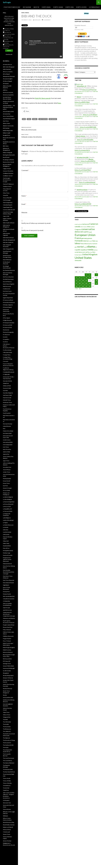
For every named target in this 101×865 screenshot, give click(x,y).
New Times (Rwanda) (8, 580)
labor (96, 241)
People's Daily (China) (8, 625)
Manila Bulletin (7, 546)
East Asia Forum (7, 291)
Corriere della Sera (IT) (9, 209)
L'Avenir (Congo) (7, 488)
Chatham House (7, 186)
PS (75, 250)
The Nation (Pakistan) (8, 763)
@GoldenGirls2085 (83, 157)
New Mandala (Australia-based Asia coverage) (8, 571)
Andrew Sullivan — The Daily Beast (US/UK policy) (9, 107)
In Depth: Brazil (46, 7)
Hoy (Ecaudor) (7, 413)
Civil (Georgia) (6, 200)
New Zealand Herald (8, 582)
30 (89, 286)
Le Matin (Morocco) (8, 525)
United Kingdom (89, 254)
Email (23, 204)
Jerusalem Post (7, 467)
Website (24, 212)
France (78, 238)
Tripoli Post (6, 790)
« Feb (76, 288)
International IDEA (8, 442)
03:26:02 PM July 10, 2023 (82, 91)
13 (79, 280)
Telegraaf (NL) (6, 717)
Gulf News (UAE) (7, 395)
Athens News (6, 123)
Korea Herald (6, 481)
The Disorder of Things (9, 740)
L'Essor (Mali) (6, 490)
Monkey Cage (6, 553)
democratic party (82, 232)
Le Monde (5, 527)
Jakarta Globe (6, 452)
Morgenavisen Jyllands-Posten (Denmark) (7, 559)
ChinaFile (5, 195)
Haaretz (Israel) (7, 397)
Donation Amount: (80, 25)
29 (86, 286)
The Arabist (6, 724)
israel (35, 119)
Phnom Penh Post (7, 627)
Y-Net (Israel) (6, 832)
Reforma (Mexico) (8, 652)
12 (76, 280)
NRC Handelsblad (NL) (9, 596)
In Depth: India (69, 7)
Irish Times (6, 447)
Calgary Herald (7, 168)
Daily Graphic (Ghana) (8, 222)
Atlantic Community (8, 126)
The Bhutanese (7, 729)
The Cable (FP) (7, 731)
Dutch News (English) (8, 284)
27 (79, 286)
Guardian (5, 390)
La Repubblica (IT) (7, 509)
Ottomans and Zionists (9, 618)
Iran (22, 12)
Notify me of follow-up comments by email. (36, 223)
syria (87, 252)
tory (93, 252)
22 (86, 283)
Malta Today (6, 543)
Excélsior (5, 341)
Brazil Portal (6, 157)
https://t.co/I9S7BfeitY (90, 114)
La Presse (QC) (7, 506)
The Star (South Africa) (9, 772)
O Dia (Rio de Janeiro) (8, 598)
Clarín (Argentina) (7, 202)
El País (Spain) (6, 318)
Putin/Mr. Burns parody (43, 98)
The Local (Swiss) (7, 760)
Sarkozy (95, 250)
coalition (93, 226)
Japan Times (6, 460)
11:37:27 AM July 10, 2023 (82, 141)
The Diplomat (6, 738)
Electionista (6, 330)
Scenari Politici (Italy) (8, 666)
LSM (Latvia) (6, 534)
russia (90, 249)
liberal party (88, 243)
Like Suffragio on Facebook (86, 296)
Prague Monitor (7, 638)
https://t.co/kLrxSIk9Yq (88, 161)
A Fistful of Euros (7, 64)
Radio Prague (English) (9, 647)
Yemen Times (6, 834)
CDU (81, 226)
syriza (90, 252)
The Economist (7, 742)
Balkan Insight (6, 133)
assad (76, 224)
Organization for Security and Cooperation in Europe (9, 614)
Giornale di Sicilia (7, 381)
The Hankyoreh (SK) (8, 745)
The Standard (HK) (8, 769)
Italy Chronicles (7, 449)
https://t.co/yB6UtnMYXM (83, 204)
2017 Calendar (27, 7)
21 (83, 283)
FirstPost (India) (7, 350)
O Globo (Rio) (6, 601)
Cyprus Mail (6, 216)
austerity (80, 224)
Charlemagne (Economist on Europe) (7, 179)
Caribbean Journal (7, 175)
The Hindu (5, 747)
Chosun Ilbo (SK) (7, 198)
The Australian (7, 726)
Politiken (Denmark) (8, 636)
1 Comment (46, 20)
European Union (85, 235)
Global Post (6, 383)
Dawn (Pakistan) (7, 259)
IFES (4, 428)
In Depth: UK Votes (81, 7)
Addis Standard (7, 69)
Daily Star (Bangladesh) (9, 240)
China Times (6, 193)
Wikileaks (5, 816)
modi (85, 247)
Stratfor (5, 695)
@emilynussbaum (82, 189)
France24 (5, 361)
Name (24, 196)
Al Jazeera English (7, 79)
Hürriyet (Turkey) (7, 424)
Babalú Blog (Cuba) (8, 130)
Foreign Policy (6, 355)
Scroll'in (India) (7, 670)
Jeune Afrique (6, 469)
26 (76, 286)
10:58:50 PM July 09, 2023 (82, 172)
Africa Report (6, 74)
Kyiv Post (5, 485)
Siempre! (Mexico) (8, 678)
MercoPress (6, 548)
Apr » (80, 288)
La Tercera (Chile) (7, 511)
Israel (27, 12)
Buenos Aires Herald (8, 162)
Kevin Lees (37, 20)
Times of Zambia (7, 783)
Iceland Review (7, 426)
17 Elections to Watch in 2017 (12, 7)
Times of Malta (7, 781)
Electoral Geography (8, 332)
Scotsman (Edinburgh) (9, 668)
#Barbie (91, 159)
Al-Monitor (6, 83)
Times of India (6, 778)
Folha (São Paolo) (7, 352)
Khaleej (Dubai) (7, 478)
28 (83, 286)
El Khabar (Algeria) (8, 305)
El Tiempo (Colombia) (8, 322)
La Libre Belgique (7, 499)
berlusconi (86, 224)
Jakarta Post (6, 454)
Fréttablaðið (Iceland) (8, 372)
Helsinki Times (7, 400)
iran (29, 119)
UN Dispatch (6, 800)
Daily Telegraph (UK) (8, 249)
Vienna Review (7, 809)
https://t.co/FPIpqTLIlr (89, 89)
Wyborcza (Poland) (8, 827)
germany (84, 238)
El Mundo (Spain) (7, 307)
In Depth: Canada (58, 7)
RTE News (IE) (6, 661)
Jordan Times (6, 472)
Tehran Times (6, 714)
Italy (93, 241)
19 (76, 283)
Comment (25, 170)
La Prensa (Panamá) (8, 504)
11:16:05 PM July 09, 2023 (82, 152)
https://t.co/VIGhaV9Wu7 (83, 170)
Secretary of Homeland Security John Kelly (8, 37)
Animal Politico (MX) (8, 111)
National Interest (7, 563)
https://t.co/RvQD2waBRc (85, 139)
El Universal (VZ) (7, 327)
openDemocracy (7, 610)
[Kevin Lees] (79, 84)
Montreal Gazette (7, 555)
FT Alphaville (6, 374)
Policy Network (7, 629)
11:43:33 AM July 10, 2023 (82, 116)
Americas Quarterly (8, 95)
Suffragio (7, 2)
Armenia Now (6, 114)
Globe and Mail (7, 385)
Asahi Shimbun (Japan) (9, 118)
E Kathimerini (6, 289)
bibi (24, 119)
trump (76, 255)
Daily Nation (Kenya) (8, 237)
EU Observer (6, 334)
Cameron (93, 224)
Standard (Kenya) (7, 688)
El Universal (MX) (7, 325)
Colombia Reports (7, 205)
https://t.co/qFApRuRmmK (87, 182)
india (84, 241)
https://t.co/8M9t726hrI (82, 102)
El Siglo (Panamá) (7, 320)
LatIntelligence (7, 518)
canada (77, 226)
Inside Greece (6, 440)
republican (84, 250)
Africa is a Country (8, 71)
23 (89, 283)
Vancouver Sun (7, 803)
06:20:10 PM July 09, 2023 (82, 197)
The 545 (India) (7, 722)
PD (96, 247)
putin (78, 250)
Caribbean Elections (8, 173)
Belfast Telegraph (7, 152)
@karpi (79, 97)
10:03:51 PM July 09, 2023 (82, 184)
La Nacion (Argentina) (8, 502)
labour (78, 243)
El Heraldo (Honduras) (9, 302)
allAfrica (5, 90)
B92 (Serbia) (6, 128)
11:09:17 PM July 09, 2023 (82, 163)
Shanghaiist (6, 673)
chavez (85, 226)
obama (91, 246)
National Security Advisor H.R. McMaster (8, 46)
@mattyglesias (80, 136)
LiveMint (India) (7, 532)
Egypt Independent (8, 297)
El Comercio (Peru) (8, 300)
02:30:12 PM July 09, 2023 (82, 205)
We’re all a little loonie (28, 129)
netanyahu (53, 119)
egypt (90, 232)
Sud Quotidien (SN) (8, 697)
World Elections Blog (8, 822)
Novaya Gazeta (7, 594)
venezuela (78, 260)
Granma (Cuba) (7, 388)
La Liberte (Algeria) (8, 497)
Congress (78, 229)
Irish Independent (7, 444)
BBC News (6, 146)
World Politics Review (8, 825)
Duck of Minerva (7, 281)
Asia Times (6, 121)
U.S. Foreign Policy (94, 7)
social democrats (80, 252)
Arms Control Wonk (8, 116)
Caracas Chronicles (8, 171)
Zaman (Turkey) (7, 841)
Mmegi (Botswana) (8, 550)
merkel (80, 246)
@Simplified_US (81, 86)
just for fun (43, 119)
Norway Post (6, 591)
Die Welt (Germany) (8, 279)
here (59, 103)
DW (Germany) (7, 286)
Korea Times (6, 483)
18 (96, 280)
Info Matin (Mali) (7, 433)
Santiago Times (7, 663)
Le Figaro (5, 522)
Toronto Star (6, 788)
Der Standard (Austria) (9, 270)
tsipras (80, 254)
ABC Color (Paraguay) (8, 67)
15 (86, 280)
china (88, 226)
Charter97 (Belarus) (8, 184)
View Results (9, 54)
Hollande (79, 240)
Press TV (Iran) (7, 641)
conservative (88, 229)
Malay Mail (6, 541)
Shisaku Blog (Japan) (8, 675)
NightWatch (6, 585)
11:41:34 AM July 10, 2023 (82, 129)
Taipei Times (6, 712)
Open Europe (6, 607)
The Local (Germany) (8, 758)
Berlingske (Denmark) (9, 155)
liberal (83, 243)
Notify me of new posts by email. (32, 230)
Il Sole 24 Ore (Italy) (8, 431)
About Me (36, 7)
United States (83, 257)
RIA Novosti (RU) (7, 659)
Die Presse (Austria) (8, 277)
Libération (5, 529)
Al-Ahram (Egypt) (7, 81)
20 (79, 283)
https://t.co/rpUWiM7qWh (88, 127)
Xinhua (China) (7, 829)
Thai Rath (5, 719)
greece (90, 238)
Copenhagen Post (7, 207)
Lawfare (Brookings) (8, 520)
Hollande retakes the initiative (31, 136)
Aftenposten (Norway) (9, 76)
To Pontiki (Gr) (6, 785)
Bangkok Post (6, 135)
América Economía (8, 92)
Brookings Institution (8, 159)
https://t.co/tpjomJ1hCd (82, 150)
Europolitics (6, 339)
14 (83, 280)
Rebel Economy (7, 650)
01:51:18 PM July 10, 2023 (82, 104)
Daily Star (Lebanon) (8, 242)
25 (96, 283)
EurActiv (5, 337)
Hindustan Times (7, 402)
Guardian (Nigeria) (8, 393)
